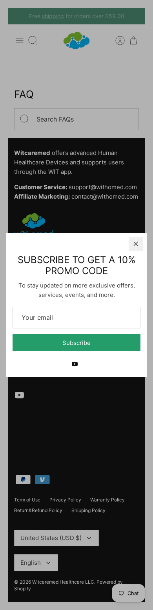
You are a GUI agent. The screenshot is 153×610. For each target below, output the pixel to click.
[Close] (136, 244)
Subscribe (76, 342)
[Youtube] (74, 364)
